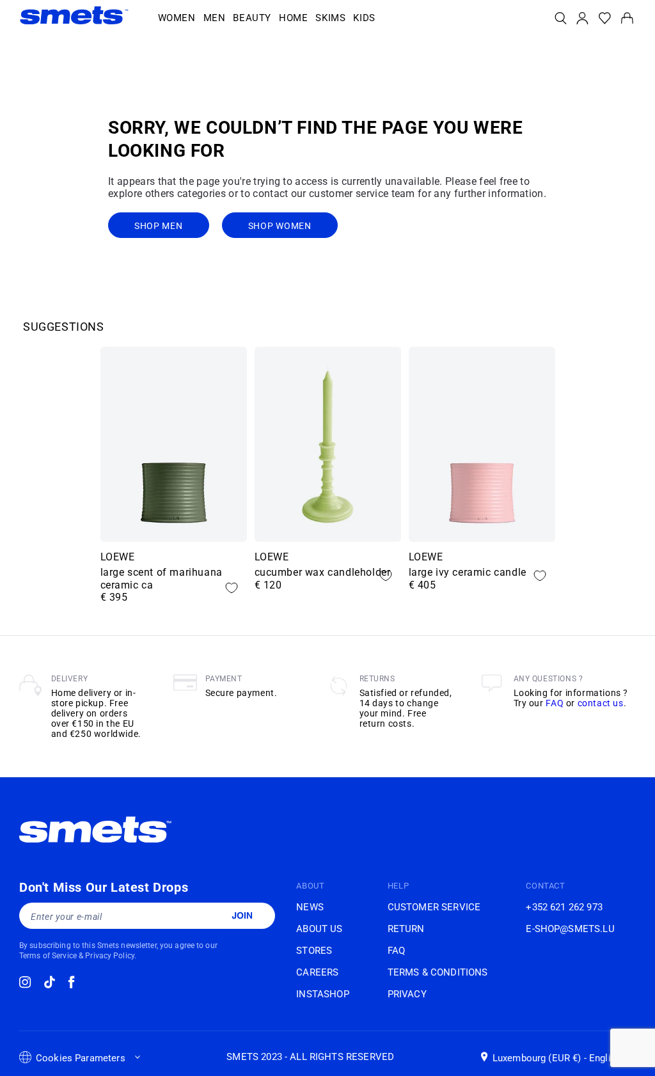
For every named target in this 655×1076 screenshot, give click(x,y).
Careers (317, 972)
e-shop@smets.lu (570, 929)
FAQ (555, 703)
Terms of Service (48, 955)
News (310, 907)
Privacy (407, 994)
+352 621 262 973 (564, 907)
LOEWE (117, 557)
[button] (177, 18)
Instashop (322, 994)
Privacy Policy (109, 955)
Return (406, 929)
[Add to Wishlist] (231, 588)
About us (319, 929)
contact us (601, 703)
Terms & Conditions (438, 972)
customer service (434, 907)
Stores (314, 950)
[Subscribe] (242, 915)
